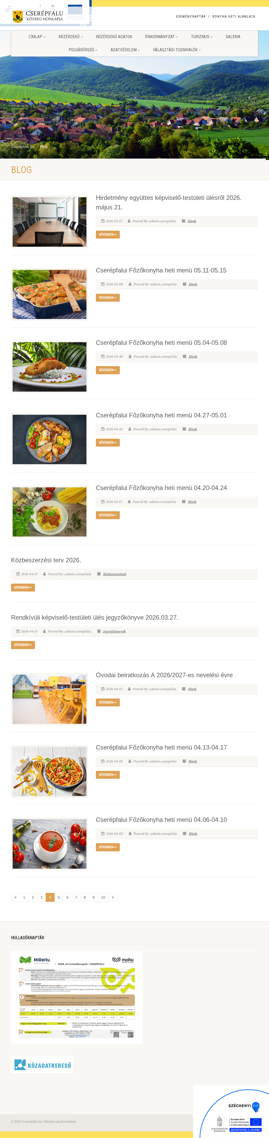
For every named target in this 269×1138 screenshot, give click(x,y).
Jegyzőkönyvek (114, 631)
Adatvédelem (124, 49)
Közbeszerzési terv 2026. (46, 560)
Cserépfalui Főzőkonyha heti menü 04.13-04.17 (161, 747)
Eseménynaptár (191, 16)
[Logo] (49, 18)
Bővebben (106, 234)
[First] (15, 897)
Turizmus (200, 36)
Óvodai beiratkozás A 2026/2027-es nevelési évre (164, 675)
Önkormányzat (160, 36)
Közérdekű (69, 36)
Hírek (192, 221)
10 (103, 897)
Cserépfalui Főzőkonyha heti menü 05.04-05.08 (161, 342)
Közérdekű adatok (114, 36)
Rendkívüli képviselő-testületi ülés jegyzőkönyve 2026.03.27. (94, 617)
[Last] (112, 897)
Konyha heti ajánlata (234, 16)
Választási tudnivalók (175, 49)
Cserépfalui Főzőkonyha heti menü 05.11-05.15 (161, 270)
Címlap (35, 36)
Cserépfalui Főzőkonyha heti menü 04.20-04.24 (161, 487)
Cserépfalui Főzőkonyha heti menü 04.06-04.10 (161, 819)
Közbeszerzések (114, 574)
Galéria (233, 36)
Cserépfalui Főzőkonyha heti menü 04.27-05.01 (161, 415)
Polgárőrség (81, 49)
